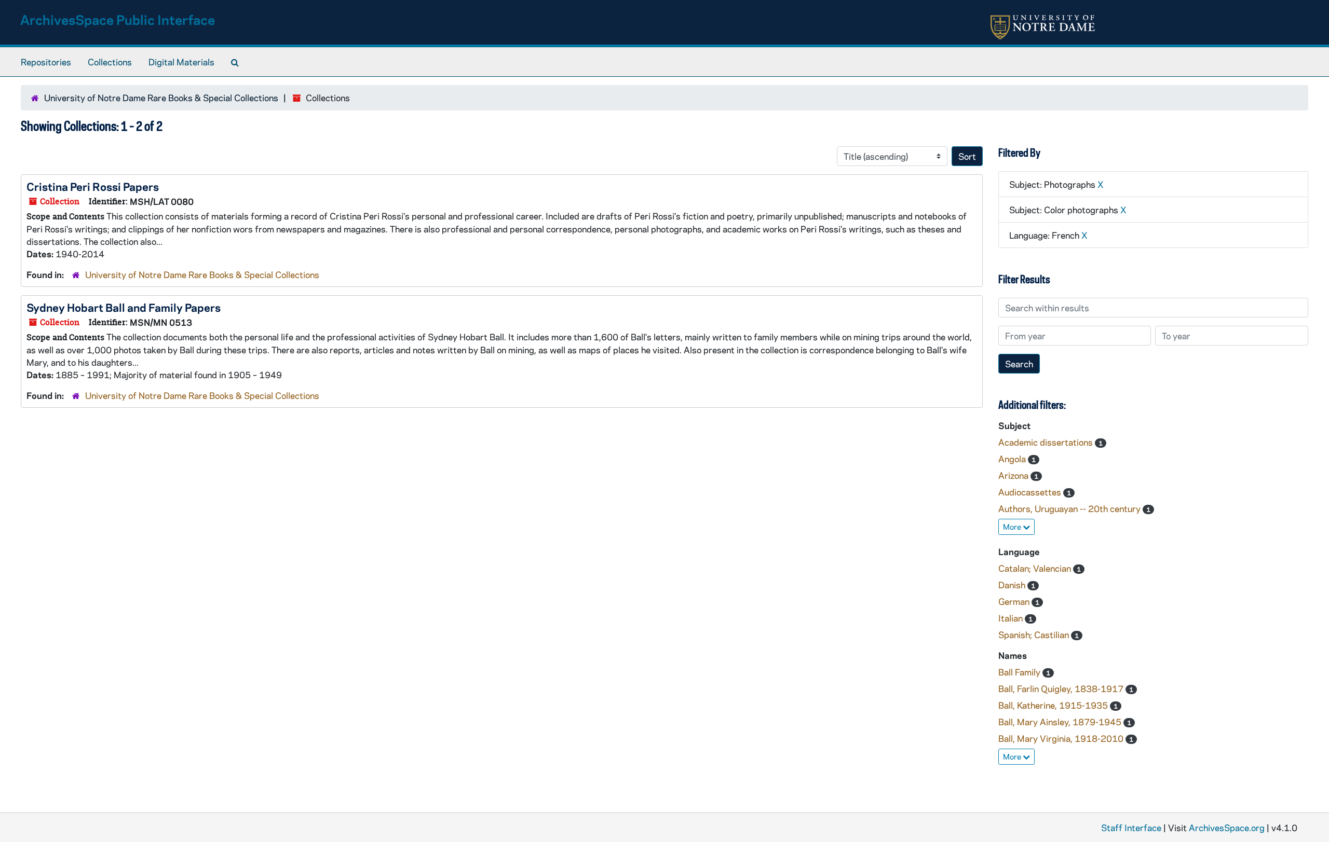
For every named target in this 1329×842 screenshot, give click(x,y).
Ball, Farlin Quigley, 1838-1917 (1061, 688)
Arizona (1014, 475)
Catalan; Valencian (1035, 568)
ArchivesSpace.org (1227, 827)
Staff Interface (1131, 827)
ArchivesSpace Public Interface (117, 19)
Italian (1011, 618)
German (1015, 601)
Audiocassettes (1030, 492)
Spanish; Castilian (1034, 634)
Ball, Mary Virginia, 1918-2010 (1061, 738)
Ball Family (1020, 672)
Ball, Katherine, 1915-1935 (1054, 705)
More (1013, 526)
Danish (1012, 584)
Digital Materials (181, 61)
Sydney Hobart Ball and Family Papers (123, 307)
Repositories (46, 61)
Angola (1013, 458)
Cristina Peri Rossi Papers (92, 186)
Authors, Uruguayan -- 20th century (1070, 508)
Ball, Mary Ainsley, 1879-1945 (1060, 721)
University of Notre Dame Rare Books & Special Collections (161, 97)
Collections (110, 61)
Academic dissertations (1046, 442)
